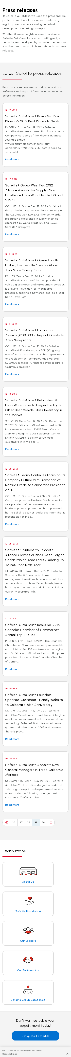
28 (28, 822)
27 (21, 822)
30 (43, 822)
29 (36, 822)
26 (13, 822)
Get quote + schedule (35, 1036)
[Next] (51, 822)
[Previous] (6, 822)
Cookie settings (9, 1054)
